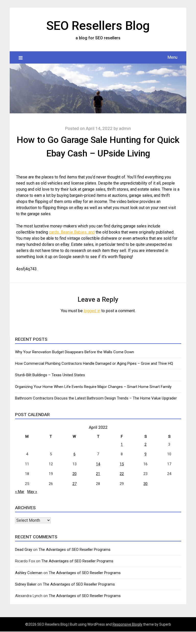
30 (145, 483)
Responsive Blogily (127, 624)
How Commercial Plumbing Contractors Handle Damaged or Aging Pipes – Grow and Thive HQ (94, 363)
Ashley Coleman (28, 572)
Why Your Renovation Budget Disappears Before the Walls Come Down (74, 352)
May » (32, 491)
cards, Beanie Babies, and (72, 232)
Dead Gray (23, 549)
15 (122, 464)
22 (122, 473)
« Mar (19, 491)
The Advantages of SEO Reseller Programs (75, 549)
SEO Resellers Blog (98, 25)
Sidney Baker (25, 584)
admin (125, 128)
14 (98, 464)
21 (98, 473)
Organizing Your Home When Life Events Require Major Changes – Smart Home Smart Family (93, 386)
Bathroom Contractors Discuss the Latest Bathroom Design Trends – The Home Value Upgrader (96, 398)
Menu (172, 57)
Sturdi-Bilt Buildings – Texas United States (50, 375)
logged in (92, 310)
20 (74, 473)
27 (74, 483)
